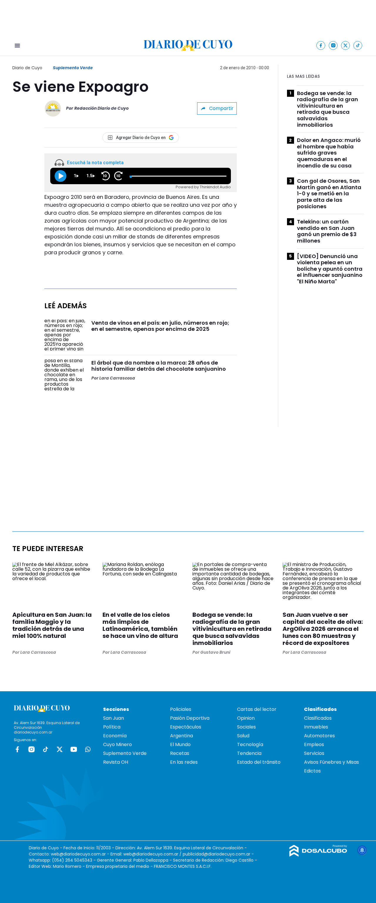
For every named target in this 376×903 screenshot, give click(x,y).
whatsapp (87, 749)
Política (111, 727)
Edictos (312, 771)
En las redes (184, 762)
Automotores (319, 735)
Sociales (246, 727)
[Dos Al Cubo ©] (318, 855)
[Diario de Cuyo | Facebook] (321, 45)
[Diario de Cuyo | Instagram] (333, 45)
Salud (243, 735)
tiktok (45, 749)
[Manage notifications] (362, 850)
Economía (115, 735)
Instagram (31, 749)
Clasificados (318, 718)
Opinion (246, 718)
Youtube (73, 749)
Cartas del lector (256, 709)
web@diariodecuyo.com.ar (78, 854)
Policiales (180, 709)
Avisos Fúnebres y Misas (331, 762)
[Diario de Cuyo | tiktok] (358, 45)
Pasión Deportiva (189, 718)
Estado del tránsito (259, 762)
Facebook (17, 749)
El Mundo (180, 744)
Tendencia (249, 753)
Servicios (314, 753)
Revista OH (115, 762)
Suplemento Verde (73, 68)
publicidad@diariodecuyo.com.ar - (218, 854)
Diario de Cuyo (27, 68)
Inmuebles (316, 727)
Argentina (181, 735)
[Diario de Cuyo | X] (345, 45)
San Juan (113, 718)
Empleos (314, 744)
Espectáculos (185, 727)
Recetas (179, 753)
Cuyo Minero (117, 744)
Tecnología (250, 744)
